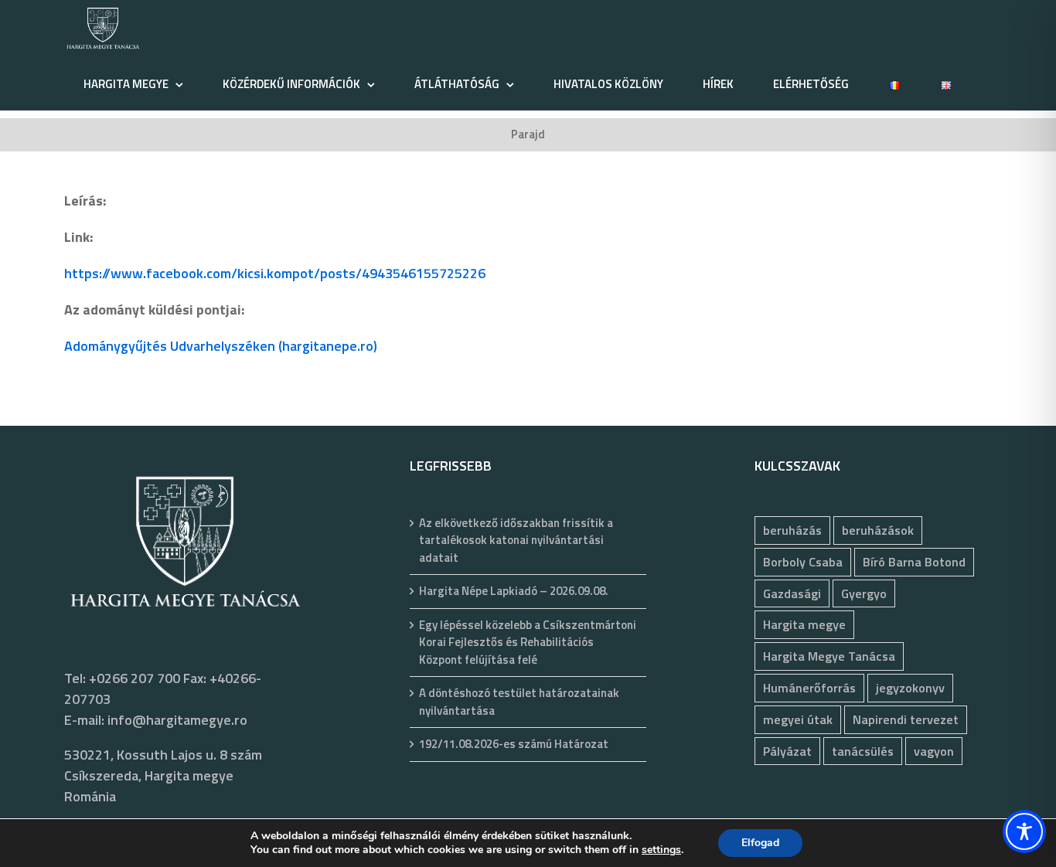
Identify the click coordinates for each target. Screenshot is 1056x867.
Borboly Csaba (803, 561)
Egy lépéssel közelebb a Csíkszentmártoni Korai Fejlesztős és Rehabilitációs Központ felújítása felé (527, 642)
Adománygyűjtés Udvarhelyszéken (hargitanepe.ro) (220, 345)
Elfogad (760, 842)
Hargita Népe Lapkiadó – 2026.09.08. (513, 591)
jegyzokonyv (910, 687)
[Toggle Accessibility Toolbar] (1024, 831)
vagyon (934, 751)
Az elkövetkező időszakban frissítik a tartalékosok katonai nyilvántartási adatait (516, 540)
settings (661, 850)
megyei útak (798, 719)
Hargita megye (804, 624)
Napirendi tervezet (906, 719)
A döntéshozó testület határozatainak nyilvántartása (519, 702)
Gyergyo (864, 593)
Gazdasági (792, 593)
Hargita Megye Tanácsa (829, 656)
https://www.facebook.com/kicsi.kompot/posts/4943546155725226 (274, 273)
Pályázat (787, 751)
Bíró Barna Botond (914, 561)
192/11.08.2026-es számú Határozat (513, 744)
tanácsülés (863, 751)
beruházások (878, 530)
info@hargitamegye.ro (177, 719)
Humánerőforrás (809, 687)
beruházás (792, 530)
